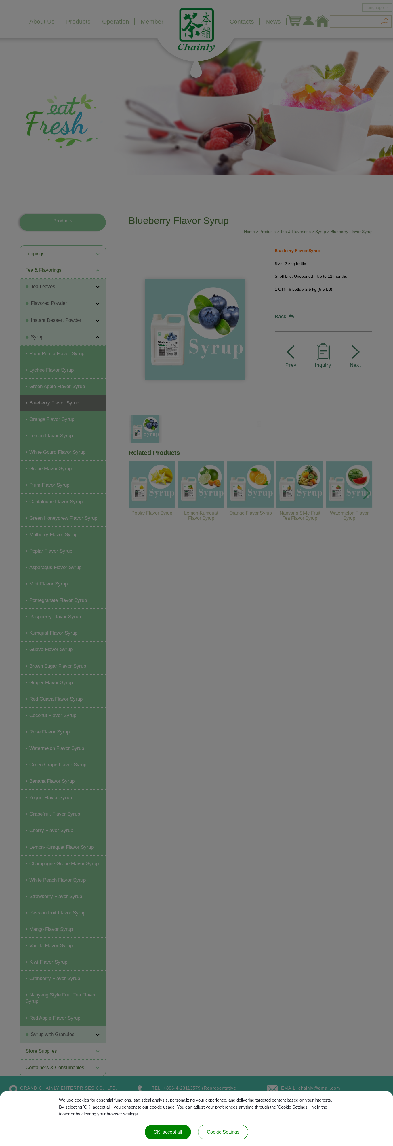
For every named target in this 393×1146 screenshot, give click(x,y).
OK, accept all (168, 1132)
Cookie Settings (223, 1132)
